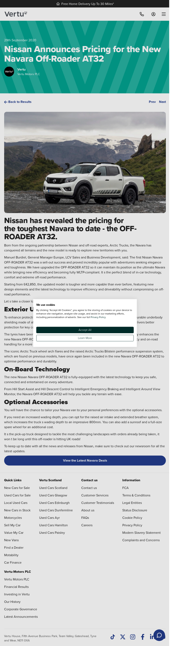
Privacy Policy (98, 317)
